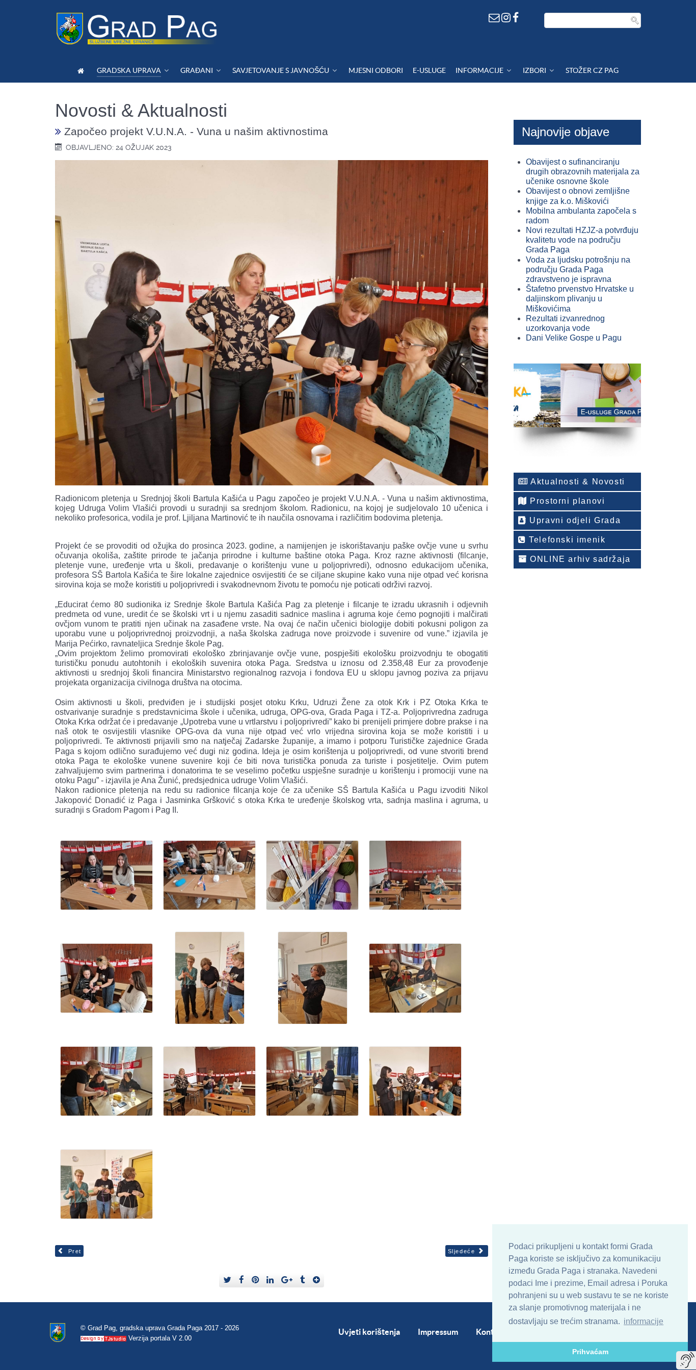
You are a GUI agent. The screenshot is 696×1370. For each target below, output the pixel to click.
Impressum (438, 1331)
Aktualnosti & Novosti (576, 481)
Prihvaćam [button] (590, 1352)
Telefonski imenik (566, 539)
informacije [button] (643, 1321)
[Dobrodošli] (82, 70)
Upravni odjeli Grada (574, 520)
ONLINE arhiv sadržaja (579, 559)
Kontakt (490, 1331)
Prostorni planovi (566, 501)
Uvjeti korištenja (369, 1331)
